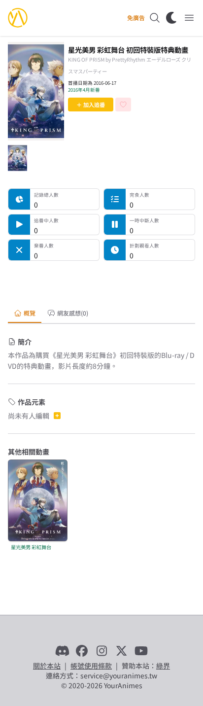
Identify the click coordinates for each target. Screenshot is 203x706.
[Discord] (62, 651)
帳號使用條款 (91, 666)
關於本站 (47, 666)
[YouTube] (141, 651)
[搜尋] (155, 18)
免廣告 (136, 18)
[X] (121, 651)
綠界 (163, 666)
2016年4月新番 (84, 89)
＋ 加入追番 (90, 104)
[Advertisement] (101, 281)
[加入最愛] (123, 104)
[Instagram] (101, 651)
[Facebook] (82, 651)
